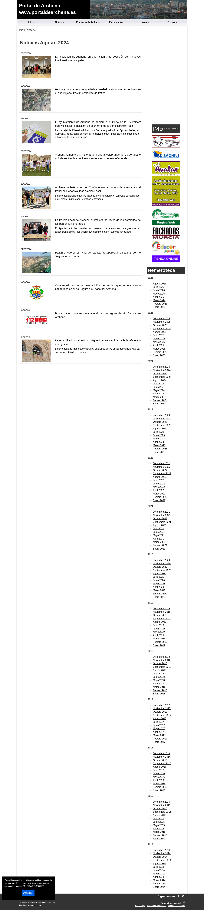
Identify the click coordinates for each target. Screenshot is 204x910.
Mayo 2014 (159, 873)
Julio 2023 (158, 432)
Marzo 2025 (159, 348)
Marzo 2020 (159, 590)
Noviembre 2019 (162, 612)
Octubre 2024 (160, 373)
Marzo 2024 (159, 397)
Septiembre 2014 (162, 860)
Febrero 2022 (160, 497)
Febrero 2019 (160, 642)
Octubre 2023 (160, 422)
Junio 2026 (159, 290)
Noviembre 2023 (162, 418)
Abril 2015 (158, 828)
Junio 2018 (159, 677)
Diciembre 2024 (161, 367)
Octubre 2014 (160, 857)
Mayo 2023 (159, 438)
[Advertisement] (166, 76)
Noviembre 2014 (162, 853)
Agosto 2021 (159, 525)
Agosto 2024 (159, 380)
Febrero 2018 (160, 690)
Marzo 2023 (159, 445)
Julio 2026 (158, 287)
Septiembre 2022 (162, 473)
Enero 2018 (159, 693)
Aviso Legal (140, 905)
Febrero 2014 (160, 883)
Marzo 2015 (159, 832)
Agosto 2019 (159, 622)
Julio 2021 (158, 528)
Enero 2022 (159, 500)
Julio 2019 (158, 625)
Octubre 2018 (160, 663)
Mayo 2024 (159, 390)
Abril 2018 (158, 683)
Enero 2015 (159, 838)
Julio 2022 (158, 480)
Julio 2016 (158, 770)
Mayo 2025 (159, 342)
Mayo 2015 (159, 825)
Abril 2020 (158, 587)
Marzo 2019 (159, 638)
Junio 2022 (159, 483)
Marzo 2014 (159, 880)
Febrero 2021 (160, 545)
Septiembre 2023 (162, 425)
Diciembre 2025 (161, 318)
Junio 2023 (159, 435)
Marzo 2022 (159, 493)
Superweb (177, 903)
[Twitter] (183, 896)
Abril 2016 (158, 780)
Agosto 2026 (159, 283)
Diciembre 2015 (161, 802)
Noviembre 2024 (162, 370)
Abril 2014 (158, 877)
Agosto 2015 (159, 815)
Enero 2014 (159, 887)
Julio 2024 (158, 383)
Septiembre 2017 (162, 715)
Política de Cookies (176, 905)
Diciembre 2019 (161, 608)
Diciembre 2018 (161, 657)
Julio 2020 (158, 577)
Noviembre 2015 (162, 805)
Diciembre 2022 (161, 463)
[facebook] (178, 896)
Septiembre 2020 (162, 570)
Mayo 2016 (159, 777)
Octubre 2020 (160, 567)
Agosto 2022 (159, 477)
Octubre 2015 (160, 808)
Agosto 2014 (159, 863)
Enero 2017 (159, 742)
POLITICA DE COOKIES (33, 886)
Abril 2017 (158, 732)
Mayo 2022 (159, 487)
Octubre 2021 (160, 518)
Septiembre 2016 (162, 763)
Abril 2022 (158, 490)
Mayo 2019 (159, 632)
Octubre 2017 (160, 711)
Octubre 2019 (160, 615)
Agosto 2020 (159, 573)
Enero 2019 (159, 645)
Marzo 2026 (159, 300)
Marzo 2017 (159, 735)
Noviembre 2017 (162, 708)
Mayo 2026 (159, 293)
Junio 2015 (159, 822)
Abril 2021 (158, 538)
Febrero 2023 (160, 448)
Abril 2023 (158, 442)
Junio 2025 (159, 338)
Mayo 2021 (159, 535)
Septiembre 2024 (162, 377)
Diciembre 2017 (161, 705)
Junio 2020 (159, 580)
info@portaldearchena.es (30, 905)
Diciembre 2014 (161, 850)
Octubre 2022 (160, 470)
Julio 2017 (158, 722)
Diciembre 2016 (161, 753)
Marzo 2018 (159, 687)
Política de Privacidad (156, 905)
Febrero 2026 (160, 303)
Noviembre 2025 (162, 322)
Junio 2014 (159, 870)
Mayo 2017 (159, 728)
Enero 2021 (159, 548)
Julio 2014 (158, 867)
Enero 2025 (159, 355)
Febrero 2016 (160, 787)
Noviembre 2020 (162, 563)
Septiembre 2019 (162, 618)
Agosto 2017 (159, 718)
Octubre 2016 (160, 760)
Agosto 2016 (159, 767)
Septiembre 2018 (162, 667)
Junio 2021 (159, 532)
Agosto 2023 (159, 428)
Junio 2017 (159, 725)
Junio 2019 (159, 628)
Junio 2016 (159, 773)
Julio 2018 (158, 673)
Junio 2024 (159, 387)
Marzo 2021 (159, 542)
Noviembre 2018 (162, 660)
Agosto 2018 (159, 670)
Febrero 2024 (160, 400)
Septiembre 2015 (162, 812)
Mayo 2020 (159, 583)
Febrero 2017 (160, 738)
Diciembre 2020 (161, 560)
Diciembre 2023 (161, 415)
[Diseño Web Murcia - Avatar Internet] (184, 903)
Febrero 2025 (160, 352)
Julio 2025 (158, 335)
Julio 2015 (158, 818)
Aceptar (28, 892)
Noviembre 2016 (162, 756)
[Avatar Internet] (166, 205)
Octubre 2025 (160, 325)
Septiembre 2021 (162, 522)
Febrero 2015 (160, 835)
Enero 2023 (159, 452)
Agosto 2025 (159, 332)
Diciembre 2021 (161, 511)
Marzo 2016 (159, 783)
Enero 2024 (159, 403)
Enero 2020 (159, 597)
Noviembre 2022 (162, 467)
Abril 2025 (158, 345)
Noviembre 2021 (162, 515)
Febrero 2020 (160, 593)
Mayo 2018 (159, 680)
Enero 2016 (159, 790)
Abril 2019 (158, 635)
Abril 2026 (158, 297)
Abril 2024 (158, 393)
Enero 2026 (159, 307)
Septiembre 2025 (162, 328)
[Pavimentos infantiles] (166, 224)
